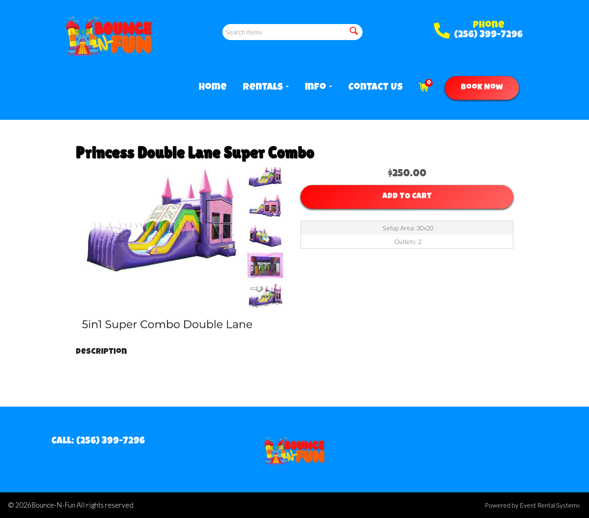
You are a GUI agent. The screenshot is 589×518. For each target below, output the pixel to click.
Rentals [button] (264, 88)
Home (213, 88)
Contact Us (375, 88)
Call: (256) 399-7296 (98, 441)
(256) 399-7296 (488, 35)
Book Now (482, 88)
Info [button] (316, 88)
